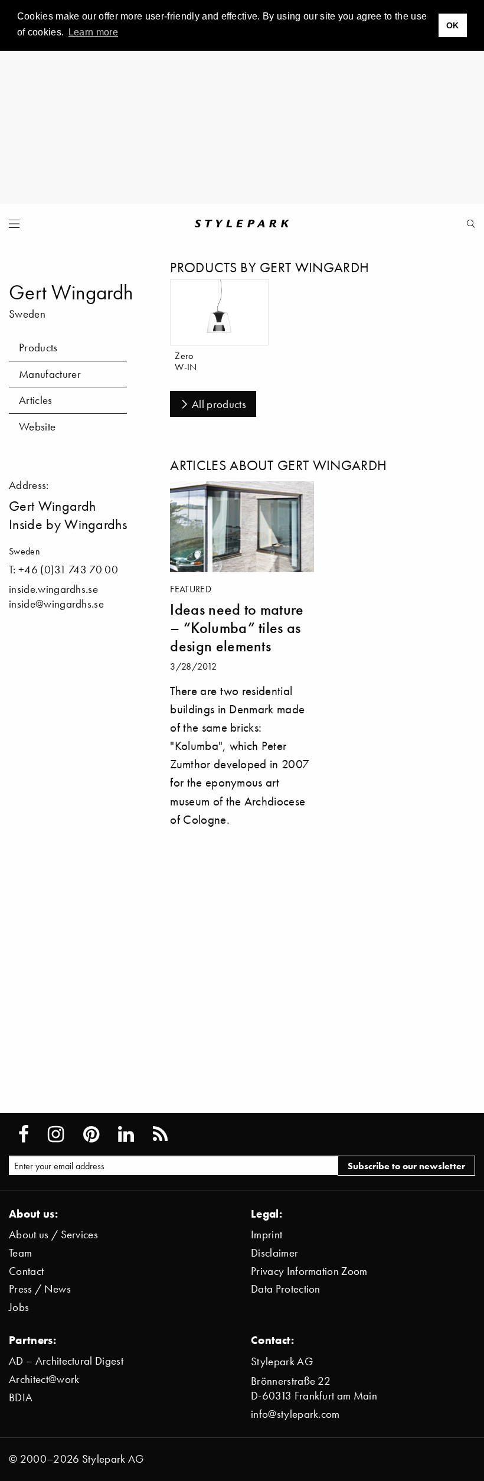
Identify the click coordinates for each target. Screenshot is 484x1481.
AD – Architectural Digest (66, 1361)
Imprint (266, 1234)
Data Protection (286, 1289)
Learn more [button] (93, 32)
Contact (26, 1271)
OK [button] (452, 25)
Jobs (19, 1307)
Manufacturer (50, 374)
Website (37, 426)
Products (38, 347)
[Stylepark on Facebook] (23, 1134)
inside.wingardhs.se (53, 589)
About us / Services (53, 1234)
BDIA (20, 1397)
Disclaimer (274, 1253)
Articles (36, 400)
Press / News (40, 1289)
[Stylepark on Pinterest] (91, 1134)
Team (20, 1253)
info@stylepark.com (295, 1414)
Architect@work (44, 1379)
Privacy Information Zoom (309, 1271)
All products (219, 404)
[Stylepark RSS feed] (160, 1134)
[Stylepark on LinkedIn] (126, 1134)
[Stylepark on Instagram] (55, 1134)
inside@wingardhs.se (56, 604)
